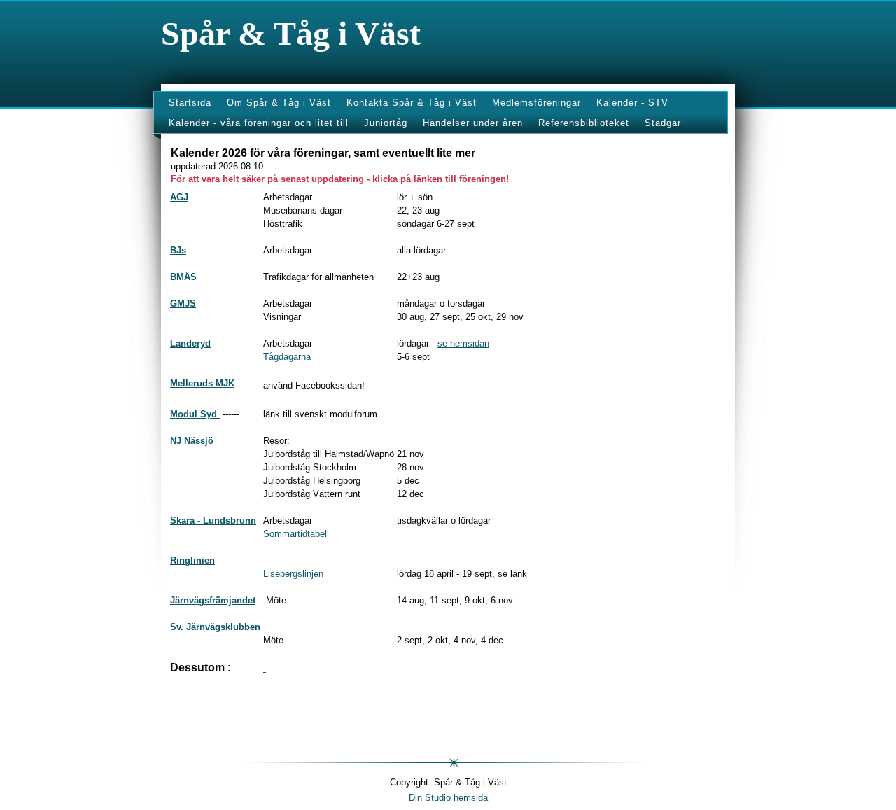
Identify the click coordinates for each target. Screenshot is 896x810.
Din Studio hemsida (448, 797)
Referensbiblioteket (583, 123)
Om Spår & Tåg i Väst (279, 102)
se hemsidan (463, 343)
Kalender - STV (632, 102)
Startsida (190, 102)
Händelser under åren (473, 123)
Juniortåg (385, 123)
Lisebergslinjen (293, 573)
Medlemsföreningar (536, 102)
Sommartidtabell (296, 534)
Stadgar (663, 123)
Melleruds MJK (202, 383)
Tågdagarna (287, 356)
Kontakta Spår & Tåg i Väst (411, 102)
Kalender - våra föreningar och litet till (259, 123)
